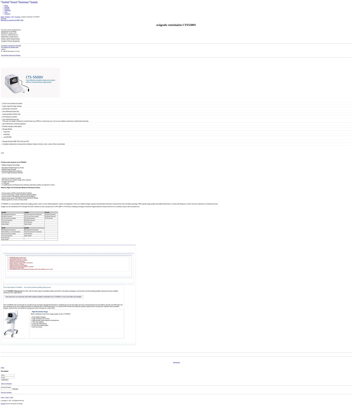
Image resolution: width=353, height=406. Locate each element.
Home (2, 17)
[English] (5, 2)
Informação (176, 362)
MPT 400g (20, 20)
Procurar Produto (6, 387)
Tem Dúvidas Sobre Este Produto (10, 55)
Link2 (7, 397)
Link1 (2, 397)
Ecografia (17, 17)
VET (12, 17)
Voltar (2, 367)
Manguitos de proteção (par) (9, 20)
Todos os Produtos (6, 383)
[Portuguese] (23, 2)
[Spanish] (33, 2)
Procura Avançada (6, 392)
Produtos (7, 17)
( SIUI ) (3, 49)
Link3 (11, 397)
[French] (13, 2)
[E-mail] (3, 18)
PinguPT (3, 403)
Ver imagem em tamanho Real (9, 47)
